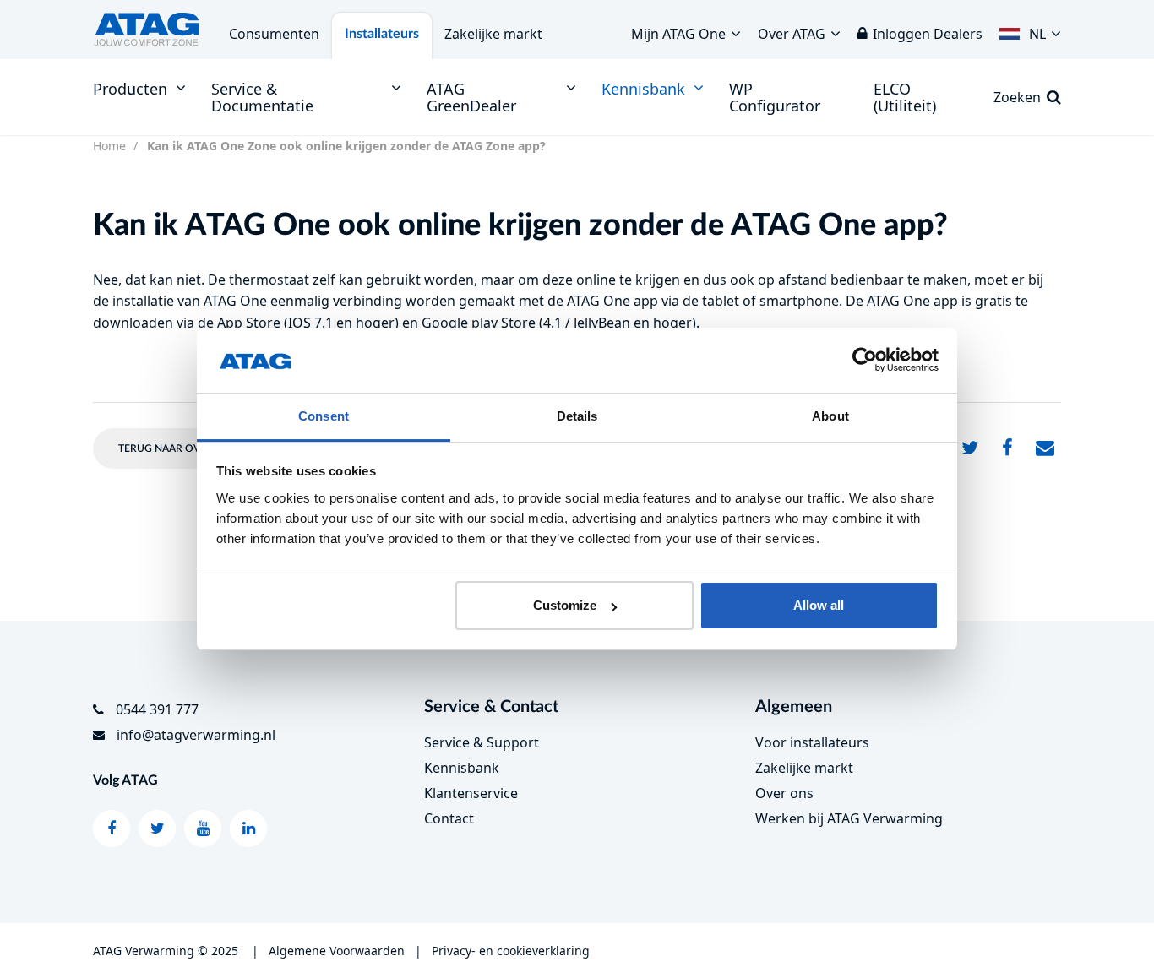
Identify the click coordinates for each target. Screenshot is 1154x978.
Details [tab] (577, 416)
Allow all (818, 605)
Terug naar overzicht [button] (180, 448)
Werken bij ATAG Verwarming (849, 818)
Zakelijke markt (493, 33)
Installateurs (382, 34)
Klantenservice (471, 793)
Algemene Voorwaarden (337, 951)
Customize (564, 605)
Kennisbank (461, 767)
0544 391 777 (157, 709)
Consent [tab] (323, 416)
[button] (1030, 29)
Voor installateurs (812, 742)
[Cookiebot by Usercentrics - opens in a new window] (865, 360)
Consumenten (274, 33)
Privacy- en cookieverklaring (511, 951)
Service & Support (481, 742)
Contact (449, 818)
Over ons (784, 793)
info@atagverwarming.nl (196, 734)
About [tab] (830, 416)
